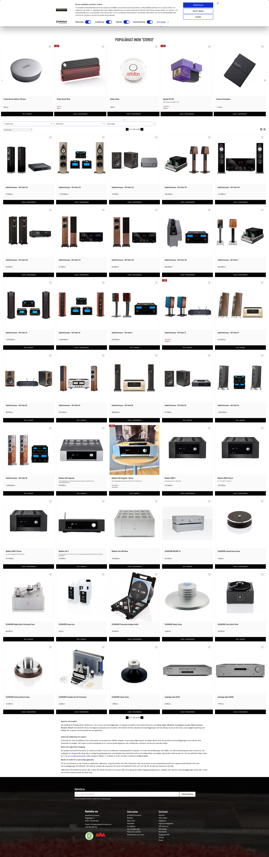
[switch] (109, 22)
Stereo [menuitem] (161, 837)
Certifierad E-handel (78, 756)
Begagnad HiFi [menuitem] (164, 835)
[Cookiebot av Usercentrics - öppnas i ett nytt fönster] (61, 22)
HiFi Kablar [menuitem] (163, 829)
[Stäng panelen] (218, 3)
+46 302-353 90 (91, 827)
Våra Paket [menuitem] (163, 818)
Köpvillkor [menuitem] (131, 823)
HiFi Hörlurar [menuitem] (164, 826)
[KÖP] (80, 114)
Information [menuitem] (132, 811)
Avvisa (198, 17)
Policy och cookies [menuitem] (134, 832)
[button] (28, 124)
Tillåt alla (198, 5)
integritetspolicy (106, 798)
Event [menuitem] (161, 840)
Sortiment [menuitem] (163, 811)
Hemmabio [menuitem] (163, 832)
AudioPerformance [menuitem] (134, 815)
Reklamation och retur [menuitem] (135, 835)
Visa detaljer (161, 22)
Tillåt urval (198, 11)
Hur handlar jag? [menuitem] (133, 829)
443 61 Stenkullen (92, 821)
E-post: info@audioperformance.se (98, 824)
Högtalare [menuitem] (162, 821)
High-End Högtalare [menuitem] (166, 823)
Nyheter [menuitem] (162, 815)
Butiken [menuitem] (130, 818)
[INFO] (27, 114)
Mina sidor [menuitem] (131, 821)
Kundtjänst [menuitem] (131, 826)
